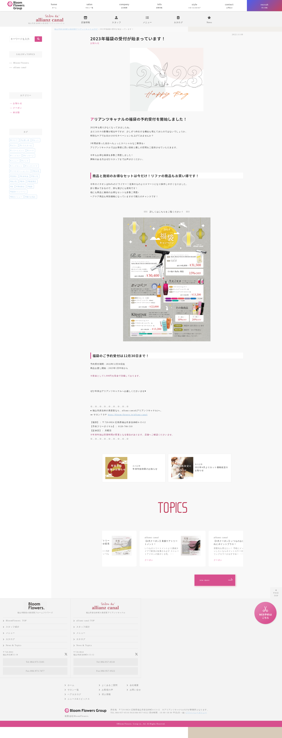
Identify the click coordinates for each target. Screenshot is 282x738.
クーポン (17, 108)
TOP (76, 29)
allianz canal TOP (85, 621)
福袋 (31, 186)
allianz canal (19, 67)
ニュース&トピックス (79, 699)
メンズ (25, 161)
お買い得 (25, 140)
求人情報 (106, 694)
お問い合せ (135, 690)
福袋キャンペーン (18, 192)
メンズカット (16, 166)
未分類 (16, 112)
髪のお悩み (31, 197)
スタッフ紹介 (12, 627)
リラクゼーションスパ (20, 171)
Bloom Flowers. (21, 63)
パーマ (31, 150)
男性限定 (21, 186)
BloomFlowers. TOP (16, 621)
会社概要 (134, 685)
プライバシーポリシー (196, 713)
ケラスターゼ (26, 145)
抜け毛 (14, 181)
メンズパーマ (32, 166)
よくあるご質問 (110, 685)
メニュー (15, 161)
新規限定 (32, 181)
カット (36, 140)
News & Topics (13, 645)
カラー (14, 145)
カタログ (10, 639)
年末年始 (24, 176)
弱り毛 (35, 176)
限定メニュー (16, 197)
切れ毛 (36, 171)
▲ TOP (276, 593)
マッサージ (29, 156)
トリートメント (17, 150)
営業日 (14, 176)
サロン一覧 (73, 690)
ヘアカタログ (74, 694)
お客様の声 (107, 690)
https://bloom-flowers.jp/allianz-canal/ (128, 415)
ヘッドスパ (15, 156)
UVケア (14, 140)
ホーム (71, 685)
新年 (23, 181)
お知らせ (94, 43)
